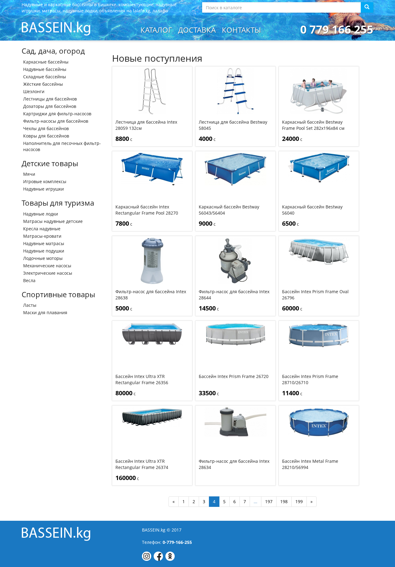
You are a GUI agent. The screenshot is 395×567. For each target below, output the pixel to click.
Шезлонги (33, 91)
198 (284, 501)
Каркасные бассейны (46, 62)
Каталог (156, 30)
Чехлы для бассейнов (46, 128)
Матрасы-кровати (42, 236)
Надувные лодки (40, 214)
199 (299, 501)
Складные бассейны (44, 77)
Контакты (241, 30)
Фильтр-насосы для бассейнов (55, 121)
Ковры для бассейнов (46, 136)
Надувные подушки (43, 251)
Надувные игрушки (43, 189)
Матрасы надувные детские (53, 221)
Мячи (29, 174)
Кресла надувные (41, 229)
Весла (29, 280)
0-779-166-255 (177, 542)
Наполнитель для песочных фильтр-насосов (62, 146)
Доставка (197, 30)
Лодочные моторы (43, 258)
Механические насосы (47, 266)
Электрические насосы (47, 273)
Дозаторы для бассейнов (49, 106)
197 (268, 501)
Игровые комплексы (44, 181)
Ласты (29, 305)
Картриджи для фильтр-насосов (57, 114)
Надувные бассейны (44, 69)
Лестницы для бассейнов (50, 99)
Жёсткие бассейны (43, 84)
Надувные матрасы (43, 243)
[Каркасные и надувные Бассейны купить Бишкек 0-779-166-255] (56, 28)
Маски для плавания (45, 312)
